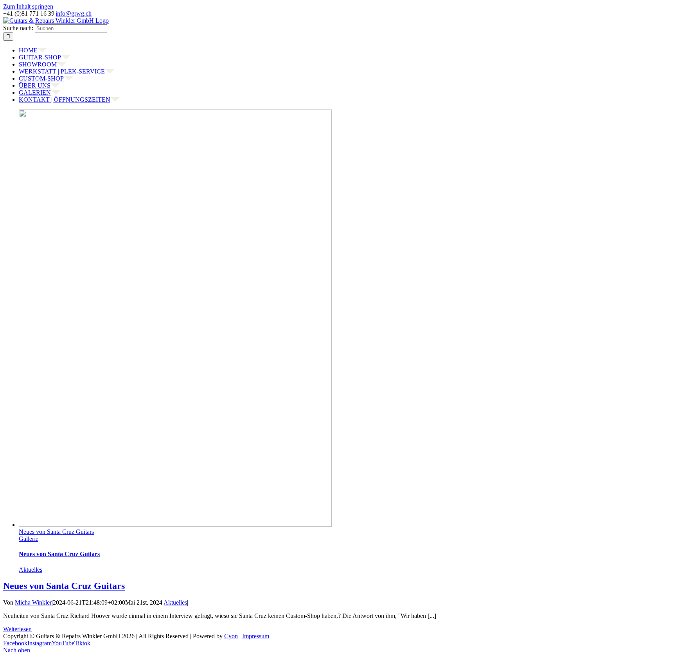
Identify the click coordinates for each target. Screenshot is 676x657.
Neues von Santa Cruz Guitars (56, 531)
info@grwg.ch (74, 13)
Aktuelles (30, 569)
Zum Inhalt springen (28, 6)
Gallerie (28, 538)
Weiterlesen (17, 629)
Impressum (255, 636)
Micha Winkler (33, 602)
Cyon (231, 636)
